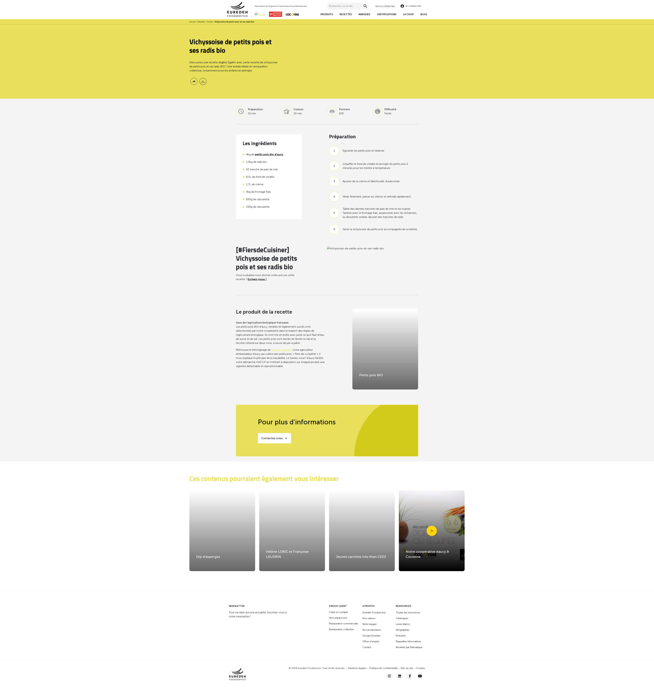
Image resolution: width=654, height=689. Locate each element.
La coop (408, 14)
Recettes (346, 14)
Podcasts (401, 635)
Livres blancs (403, 624)
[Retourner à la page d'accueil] (239, 9)
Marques (364, 14)
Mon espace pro (338, 617)
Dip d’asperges (208, 557)
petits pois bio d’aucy (269, 154)
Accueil (192, 22)
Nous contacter (385, 6)
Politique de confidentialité (383, 668)
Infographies (402, 629)
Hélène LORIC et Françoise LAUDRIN (287, 554)
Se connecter (413, 6)
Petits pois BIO (371, 375)
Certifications (386, 14)
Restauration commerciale (343, 623)
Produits (327, 14)
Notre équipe (369, 624)
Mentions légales (357, 668)
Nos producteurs (371, 629)
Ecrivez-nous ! (257, 279)
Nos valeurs (368, 618)
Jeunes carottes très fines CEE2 (361, 557)
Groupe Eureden (371, 635)
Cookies (420, 668)
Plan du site (407, 668)
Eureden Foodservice (374, 612)
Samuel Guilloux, (282, 349)
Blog (424, 14)
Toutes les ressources (408, 612)
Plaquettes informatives (408, 641)
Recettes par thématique (409, 647)
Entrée (209, 22)
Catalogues (402, 618)
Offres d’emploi (370, 641)
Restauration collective (341, 629)
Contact (366, 647)
